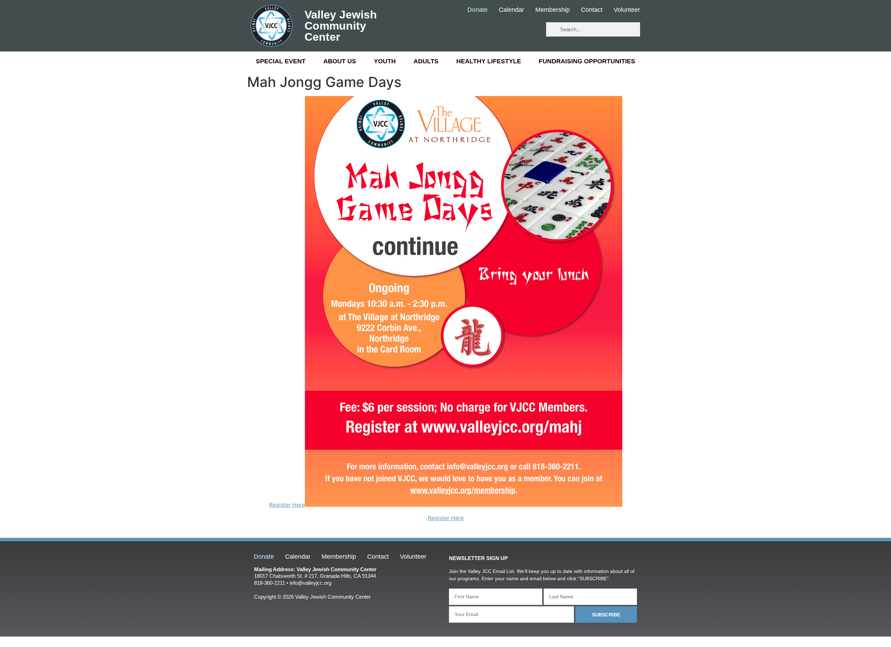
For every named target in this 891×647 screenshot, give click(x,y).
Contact (591, 10)
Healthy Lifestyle (488, 61)
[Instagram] (529, 29)
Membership (552, 10)
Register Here (287, 504)
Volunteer (627, 10)
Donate (477, 10)
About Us (339, 61)
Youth (385, 61)
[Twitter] (508, 29)
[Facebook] (488, 29)
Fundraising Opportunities (587, 61)
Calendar (511, 10)
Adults (426, 61)
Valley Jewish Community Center (341, 25)
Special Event (281, 61)
